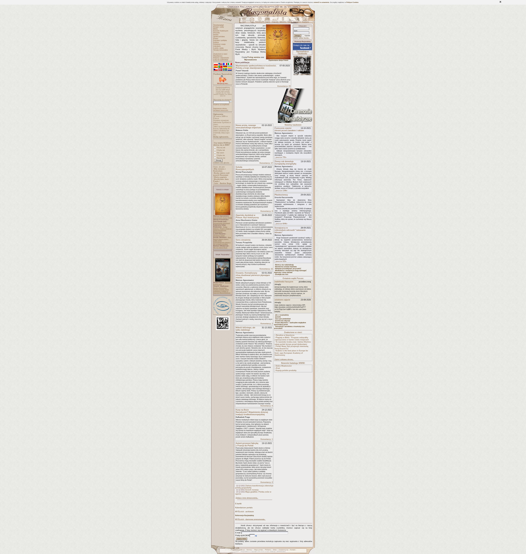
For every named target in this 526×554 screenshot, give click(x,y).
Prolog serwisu (253, 57)
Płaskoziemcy (281, 195)
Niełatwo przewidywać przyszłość (288, 269)
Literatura (217, 46)
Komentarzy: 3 (267, 324)
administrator (281, 551)
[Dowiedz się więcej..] (295, 122)
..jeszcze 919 (280, 261)
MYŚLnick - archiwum (244, 512)
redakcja (272, 551)
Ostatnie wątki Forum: (293, 278)
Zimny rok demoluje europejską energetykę (285, 162)
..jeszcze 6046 (281, 224)
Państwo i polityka (220, 40)
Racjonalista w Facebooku (302, 52)
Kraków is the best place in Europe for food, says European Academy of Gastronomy (291, 353)
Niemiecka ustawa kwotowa (286, 267)
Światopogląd (218, 25)
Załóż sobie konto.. (301, 38)
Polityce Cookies (352, 2)
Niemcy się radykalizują (284, 265)
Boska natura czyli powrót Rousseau (221, 174)
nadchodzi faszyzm (284, 281)
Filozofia (216, 33)
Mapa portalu (258, 550)
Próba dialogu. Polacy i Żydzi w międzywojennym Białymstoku (222, 229)
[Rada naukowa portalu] (296, 20)
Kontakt (292, 550)
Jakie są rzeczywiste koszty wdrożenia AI (221, 128)
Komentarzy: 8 (267, 211)
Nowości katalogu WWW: (293, 363)
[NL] (229, 69)
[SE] (225, 69)
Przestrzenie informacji (221, 223)
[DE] (225, 67)
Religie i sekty (218, 27)
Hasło (295, 31)
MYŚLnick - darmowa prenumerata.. (250, 519)
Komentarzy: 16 (266, 269)
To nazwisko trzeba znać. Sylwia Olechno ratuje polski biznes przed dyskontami (293, 343)
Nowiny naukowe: (293, 125)
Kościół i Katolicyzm (220, 31)
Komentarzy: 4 (267, 406)
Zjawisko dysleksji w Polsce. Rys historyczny (247, 216)
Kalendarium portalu (244, 508)
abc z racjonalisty (282, 315)
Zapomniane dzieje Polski (222, 218)
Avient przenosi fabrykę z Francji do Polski (247, 444)
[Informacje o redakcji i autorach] (289, 20)
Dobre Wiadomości (284, 366)
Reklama (268, 550)
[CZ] (215, 69)
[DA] (220, 69)
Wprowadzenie (250, 60)
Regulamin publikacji (238, 550)
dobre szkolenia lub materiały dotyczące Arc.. (221, 133)
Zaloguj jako (302, 26)
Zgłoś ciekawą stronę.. (284, 359)
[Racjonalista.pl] (263, 16)
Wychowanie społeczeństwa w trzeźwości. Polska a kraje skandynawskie (256, 66)
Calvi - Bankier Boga (222, 183)
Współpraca (217, 56)
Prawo (215, 38)
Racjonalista (245, 551)
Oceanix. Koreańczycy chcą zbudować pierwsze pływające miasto (253, 275)
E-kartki (238, 504)
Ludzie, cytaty (218, 48)
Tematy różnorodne (220, 50)
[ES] (215, 67)
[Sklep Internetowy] (267, 20)
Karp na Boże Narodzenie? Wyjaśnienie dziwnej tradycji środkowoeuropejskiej (252, 412)
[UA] (229, 67)
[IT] (229, 64)
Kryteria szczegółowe (221, 105)
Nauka (215, 35)
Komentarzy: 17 (266, 163)
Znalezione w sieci (220, 54)
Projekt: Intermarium (302, 71)
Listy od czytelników (220, 60)
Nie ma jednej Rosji (220, 247)
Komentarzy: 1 (267, 439)
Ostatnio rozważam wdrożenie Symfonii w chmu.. (222, 122)
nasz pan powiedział (283, 319)
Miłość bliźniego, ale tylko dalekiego (245, 328)
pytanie (278, 317)
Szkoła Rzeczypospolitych (245, 168)
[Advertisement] (255, 106)
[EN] (220, 64)
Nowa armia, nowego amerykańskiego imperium (248, 126)
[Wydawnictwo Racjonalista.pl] (283, 20)
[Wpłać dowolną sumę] (222, 82)
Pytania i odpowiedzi (221, 58)
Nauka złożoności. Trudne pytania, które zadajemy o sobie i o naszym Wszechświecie (221, 290)
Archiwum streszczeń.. (221, 110)
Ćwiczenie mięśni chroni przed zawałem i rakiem (289, 129)
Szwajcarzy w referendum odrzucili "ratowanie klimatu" (290, 230)
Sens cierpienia (243, 240)
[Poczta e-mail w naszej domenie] (252, 20)
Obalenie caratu (219, 235)
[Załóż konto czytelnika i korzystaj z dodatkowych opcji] (304, 20)
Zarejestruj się (283, 550)
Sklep (275, 550)
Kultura (216, 42)
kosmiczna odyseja (282, 321)
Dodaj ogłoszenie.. (221, 137)
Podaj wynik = (242, 535)
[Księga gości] (275, 20)
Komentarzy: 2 (267, 482)
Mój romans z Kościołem (219, 170)
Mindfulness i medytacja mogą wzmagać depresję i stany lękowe (290, 271)
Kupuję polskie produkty (286, 370)
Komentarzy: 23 (284, 86)
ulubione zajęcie (282, 300)
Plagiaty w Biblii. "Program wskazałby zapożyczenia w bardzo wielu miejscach (292, 338)
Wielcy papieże (220, 177)
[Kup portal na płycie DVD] (260, 20)
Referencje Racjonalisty (244, 515)
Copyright (253, 551)
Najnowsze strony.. (220, 109)
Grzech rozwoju (252, 490)
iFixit (278, 368)
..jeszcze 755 (280, 157)
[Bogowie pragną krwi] (222, 281)
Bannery (249, 550)
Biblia (215, 29)
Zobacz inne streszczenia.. (247, 498)
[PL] (215, 64)
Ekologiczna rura (281, 274)
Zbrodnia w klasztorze (285, 335)
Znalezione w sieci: (293, 332)
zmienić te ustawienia (321, 2)
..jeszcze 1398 (281, 191)
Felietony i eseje (219, 44)
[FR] (225, 64)
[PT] (220, 67)
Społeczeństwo (219, 37)
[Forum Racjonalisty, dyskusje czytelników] (245, 20)
